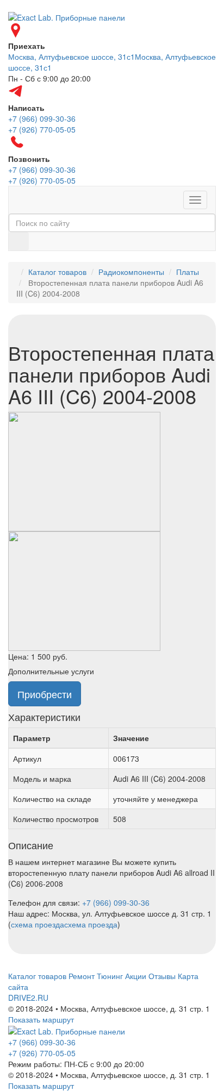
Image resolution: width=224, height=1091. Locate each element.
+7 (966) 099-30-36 (116, 902)
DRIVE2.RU (28, 997)
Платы (187, 271)
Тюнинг (110, 975)
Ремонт (82, 975)
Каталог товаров (57, 271)
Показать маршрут (41, 1019)
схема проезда (37, 924)
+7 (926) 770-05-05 (42, 1053)
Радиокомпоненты (131, 271)
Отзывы (162, 975)
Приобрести (44, 694)
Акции (135, 975)
